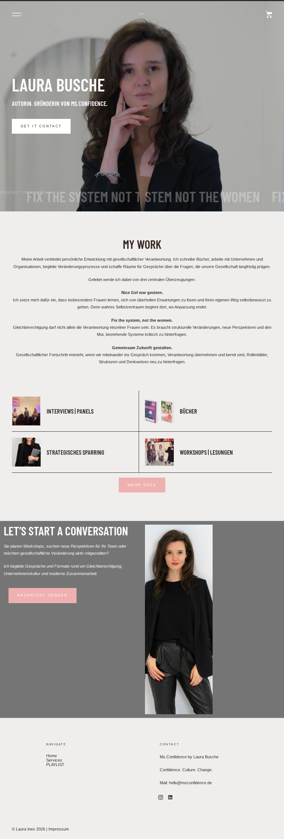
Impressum (58, 829)
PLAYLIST (55, 764)
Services (54, 760)
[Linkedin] (170, 797)
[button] (16, 14)
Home (51, 755)
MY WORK (142, 244)
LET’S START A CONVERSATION (66, 531)
